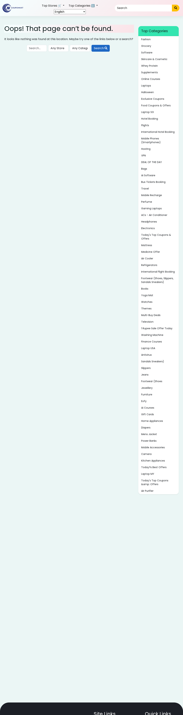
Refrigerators (149, 265)
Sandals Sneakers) (152, 361)
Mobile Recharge (151, 195)
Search (99, 48)
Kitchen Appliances (153, 460)
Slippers (146, 368)
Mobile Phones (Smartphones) (151, 140)
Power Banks (149, 441)
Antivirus (146, 355)
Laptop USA (148, 348)
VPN (143, 155)
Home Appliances (152, 421)
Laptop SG (147, 112)
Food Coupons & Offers (156, 105)
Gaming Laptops (151, 208)
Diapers (145, 427)
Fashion (146, 39)
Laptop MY (147, 474)
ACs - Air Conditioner (154, 215)
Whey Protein (149, 66)
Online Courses (150, 79)
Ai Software (148, 175)
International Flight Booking (158, 271)
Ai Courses (147, 408)
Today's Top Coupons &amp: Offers (154, 482)
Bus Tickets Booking (153, 182)
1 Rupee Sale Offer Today (156, 328)
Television (147, 322)
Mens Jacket (149, 434)
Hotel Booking (149, 118)
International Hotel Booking (158, 132)
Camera (146, 454)
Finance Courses (151, 341)
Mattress (146, 245)
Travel (145, 188)
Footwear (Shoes (151, 381)
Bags (144, 169)
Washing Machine (152, 335)
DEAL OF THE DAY (151, 162)
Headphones (149, 221)
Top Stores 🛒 (52, 6)
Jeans (145, 374)
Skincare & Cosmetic (154, 59)
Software (146, 52)
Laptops (146, 85)
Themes (146, 308)
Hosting (145, 149)
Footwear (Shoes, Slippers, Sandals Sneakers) (157, 280)
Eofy (144, 401)
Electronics (148, 228)
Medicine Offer (150, 252)
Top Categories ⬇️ (82, 6)
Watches (146, 302)
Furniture (146, 394)
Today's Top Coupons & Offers (156, 236)
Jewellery (147, 388)
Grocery (146, 46)
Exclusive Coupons (152, 99)
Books (144, 288)
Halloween (147, 92)
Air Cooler (147, 258)
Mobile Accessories (153, 447)
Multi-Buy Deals (150, 315)
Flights (145, 125)
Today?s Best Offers (154, 467)
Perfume (146, 202)
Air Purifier (147, 491)
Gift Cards (147, 414)
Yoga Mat (147, 295)
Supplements (149, 72)
